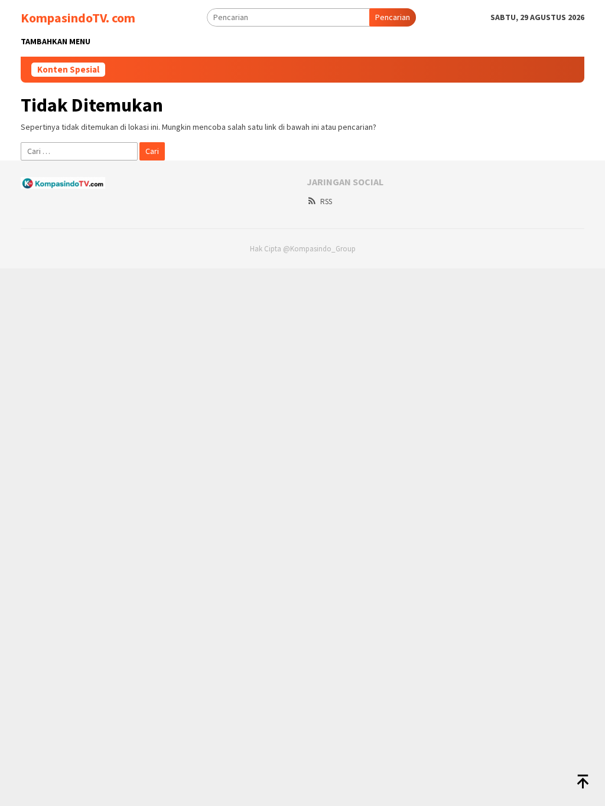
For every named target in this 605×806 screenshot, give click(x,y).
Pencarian (392, 17)
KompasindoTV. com (78, 17)
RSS (326, 201)
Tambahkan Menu (55, 41)
